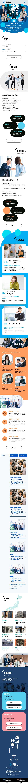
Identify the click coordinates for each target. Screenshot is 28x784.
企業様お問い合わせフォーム (14, 707)
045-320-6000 (10, 772)
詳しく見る (14, 140)
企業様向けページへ (14, 702)
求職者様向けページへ (14, 723)
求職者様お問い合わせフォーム (14, 727)
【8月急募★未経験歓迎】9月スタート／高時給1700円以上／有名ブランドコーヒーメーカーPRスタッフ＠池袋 (17, 482)
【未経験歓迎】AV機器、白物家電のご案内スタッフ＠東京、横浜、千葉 (17, 536)
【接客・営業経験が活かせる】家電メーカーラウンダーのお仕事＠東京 (17, 558)
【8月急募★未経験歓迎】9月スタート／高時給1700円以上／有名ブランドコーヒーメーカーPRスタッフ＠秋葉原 (17, 512)
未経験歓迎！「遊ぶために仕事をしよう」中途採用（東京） (17, 580)
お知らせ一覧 (14, 57)
